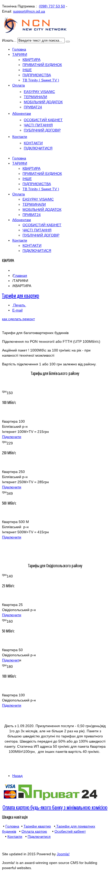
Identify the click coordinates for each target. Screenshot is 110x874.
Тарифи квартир (37, 826)
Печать (19, 305)
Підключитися (39, 836)
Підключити (11, 437)
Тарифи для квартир (20, 295)
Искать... (9, 40)
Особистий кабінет (70, 831)
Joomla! (63, 854)
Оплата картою (34, 831)
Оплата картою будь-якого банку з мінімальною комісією (55, 807)
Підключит (10, 660)
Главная (20, 275)
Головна (12, 826)
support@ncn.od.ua (29, 11)
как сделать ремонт (18, 319)
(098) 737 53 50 (52, 6)
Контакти (14, 836)
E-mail (17, 310)
